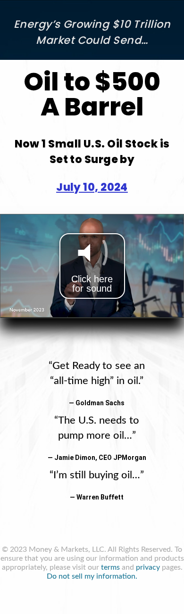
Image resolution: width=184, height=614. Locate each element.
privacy (148, 567)
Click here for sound (92, 284)
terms (110, 567)
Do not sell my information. (92, 576)
